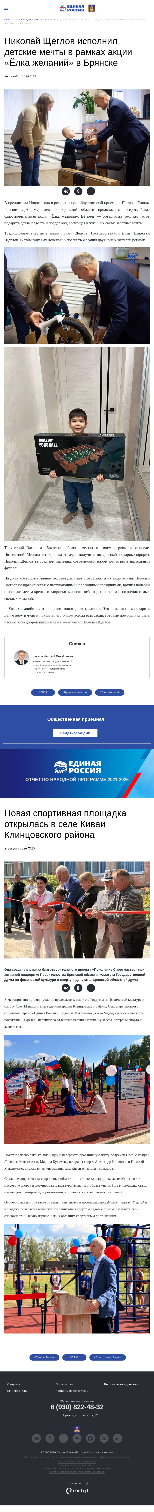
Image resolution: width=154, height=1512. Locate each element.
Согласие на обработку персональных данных (77, 1471)
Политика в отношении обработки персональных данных (77, 1468)
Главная (9, 19)
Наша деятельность (31, 19)
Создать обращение (75, 733)
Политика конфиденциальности (77, 1465)
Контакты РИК (17, 1390)
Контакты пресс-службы (72, 1390)
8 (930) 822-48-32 (77, 1407)
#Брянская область (75, 692)
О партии (13, 1384)
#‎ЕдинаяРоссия (44, 1357)
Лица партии (64, 1384)
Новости (53, 19)
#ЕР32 (43, 692)
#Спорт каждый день (107, 1357)
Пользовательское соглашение (77, 1461)
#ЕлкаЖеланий (110, 692)
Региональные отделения (121, 1384)
